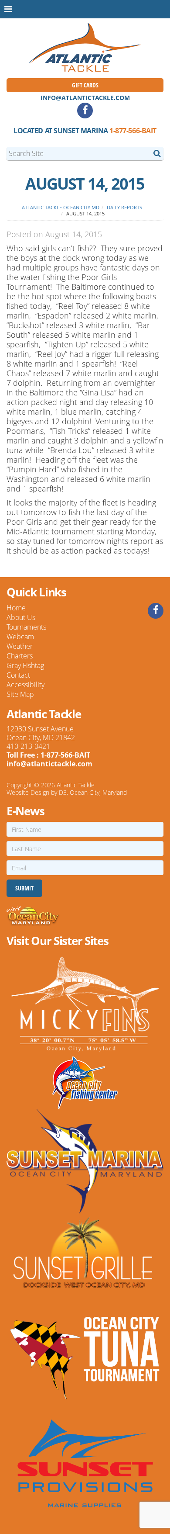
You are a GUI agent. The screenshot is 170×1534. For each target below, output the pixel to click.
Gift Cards (85, 85)
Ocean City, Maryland (98, 792)
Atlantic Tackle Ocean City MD (60, 207)
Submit (24, 888)
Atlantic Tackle (76, 785)
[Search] (157, 153)
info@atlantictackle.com (85, 97)
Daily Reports (124, 207)
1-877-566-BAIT (132, 130)
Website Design (28, 792)
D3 (63, 792)
